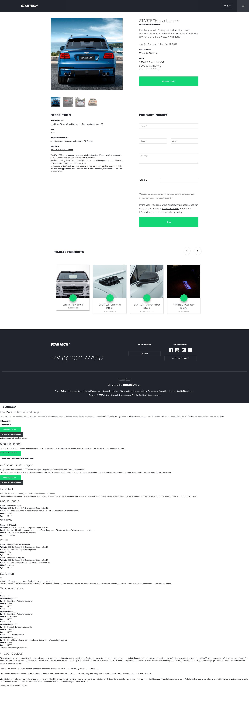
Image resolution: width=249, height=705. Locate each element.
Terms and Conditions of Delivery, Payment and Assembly (143, 391)
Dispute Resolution (110, 391)
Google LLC (12, 598)
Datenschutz (219, 417)
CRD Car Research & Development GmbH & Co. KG (28, 508)
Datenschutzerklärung (9, 438)
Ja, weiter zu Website (8, 452)
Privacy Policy (60, 391)
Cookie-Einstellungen (193, 417)
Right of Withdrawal (92, 391)
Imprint (172, 391)
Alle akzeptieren (9, 429)
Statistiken (7, 425)
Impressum (22, 438)
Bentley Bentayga (151, 24)
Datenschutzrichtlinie (239, 679)
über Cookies (175, 417)
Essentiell (6, 421)
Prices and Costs (75, 391)
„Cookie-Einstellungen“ (165, 679)
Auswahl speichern (11, 434)
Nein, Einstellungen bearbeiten (18, 458)
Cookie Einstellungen (185, 391)
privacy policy (175, 212)
